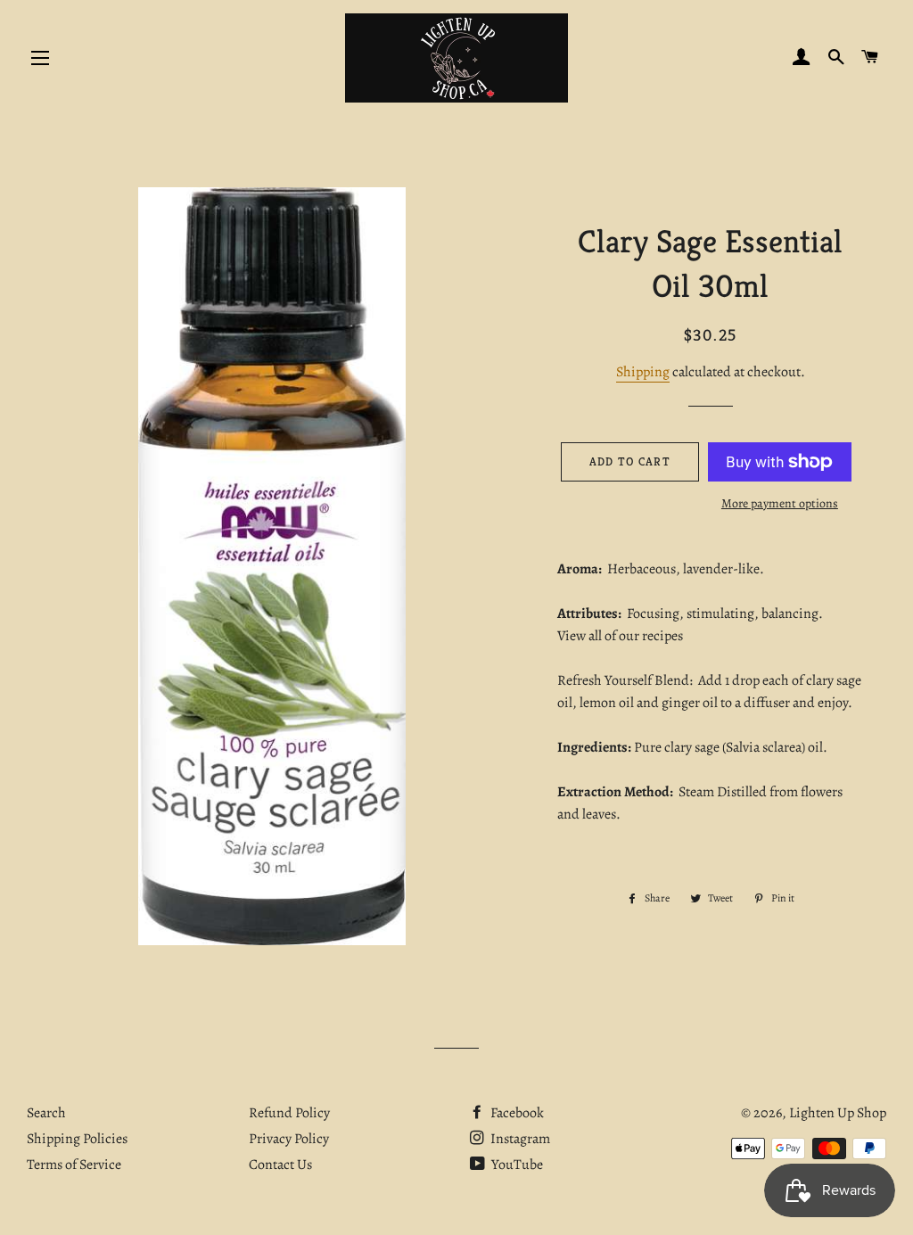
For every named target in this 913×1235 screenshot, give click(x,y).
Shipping (643, 372)
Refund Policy (289, 1113)
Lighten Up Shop (837, 1113)
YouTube (516, 1164)
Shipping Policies (77, 1139)
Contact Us (280, 1164)
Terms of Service (74, 1164)
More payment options (779, 503)
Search (46, 1113)
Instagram (519, 1139)
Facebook (516, 1113)
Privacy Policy (289, 1139)
